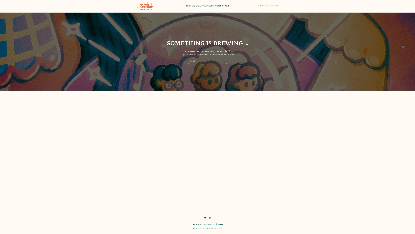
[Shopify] (219, 224)
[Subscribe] (224, 61)
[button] (267, 6)
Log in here (218, 228)
